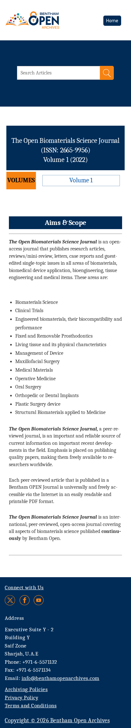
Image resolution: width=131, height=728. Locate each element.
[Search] (107, 73)
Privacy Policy (21, 698)
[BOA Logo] (49, 20)
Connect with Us (24, 587)
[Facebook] (24, 600)
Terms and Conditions (31, 706)
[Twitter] (10, 600)
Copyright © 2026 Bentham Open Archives (57, 720)
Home (112, 20)
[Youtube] (38, 600)
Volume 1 (81, 180)
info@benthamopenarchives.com (61, 678)
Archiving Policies (26, 689)
